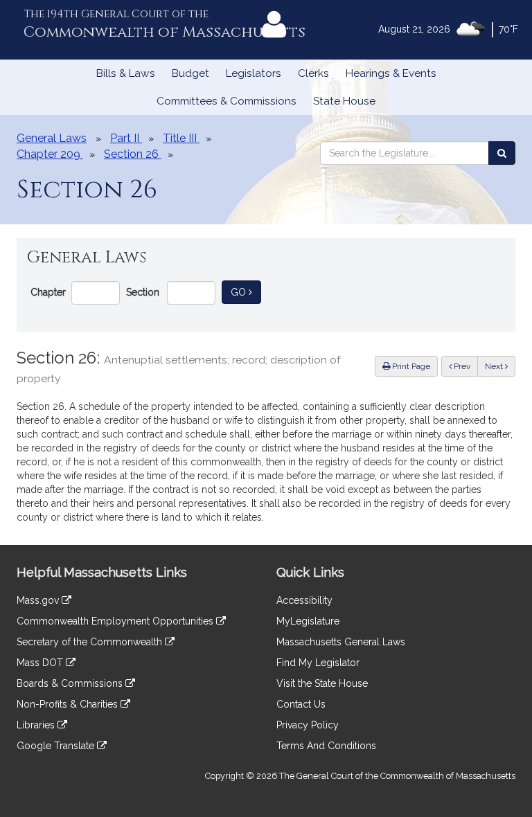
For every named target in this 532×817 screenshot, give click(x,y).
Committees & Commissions (226, 101)
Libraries (37, 724)
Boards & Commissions (71, 683)
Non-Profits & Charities (69, 704)
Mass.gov (39, 600)
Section (142, 292)
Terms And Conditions (326, 745)
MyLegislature (307, 621)
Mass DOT (41, 662)
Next (495, 366)
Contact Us (301, 704)
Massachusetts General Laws (340, 641)
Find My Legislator (318, 662)
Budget (190, 73)
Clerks (313, 73)
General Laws (52, 138)
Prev (465, 366)
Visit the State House (322, 683)
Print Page (410, 366)
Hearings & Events (391, 73)
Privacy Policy (307, 724)
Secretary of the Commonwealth (91, 641)
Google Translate (57, 745)
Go (246, 292)
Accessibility (304, 600)
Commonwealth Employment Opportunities (116, 621)
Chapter (48, 292)
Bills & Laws (125, 73)
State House (344, 101)
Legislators (253, 73)
